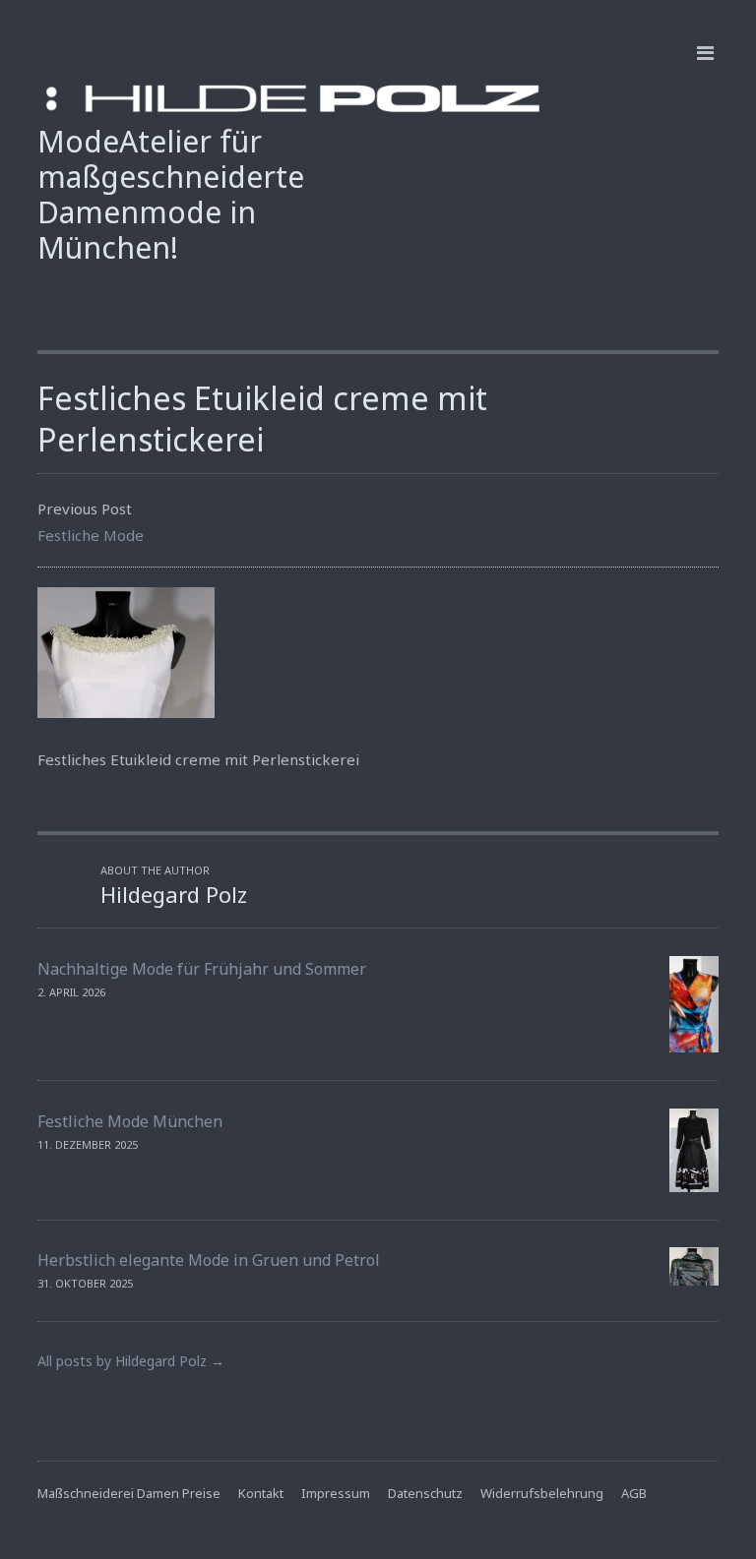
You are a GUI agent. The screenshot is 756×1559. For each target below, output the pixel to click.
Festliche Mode (90, 535)
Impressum (335, 1493)
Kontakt (261, 1493)
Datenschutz (425, 1493)
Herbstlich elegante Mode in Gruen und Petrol (208, 1260)
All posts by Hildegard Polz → (130, 1360)
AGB (634, 1493)
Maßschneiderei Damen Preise (128, 1493)
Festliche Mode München (129, 1121)
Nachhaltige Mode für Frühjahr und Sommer (201, 969)
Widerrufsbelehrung (541, 1493)
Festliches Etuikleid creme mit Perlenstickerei (262, 418)
